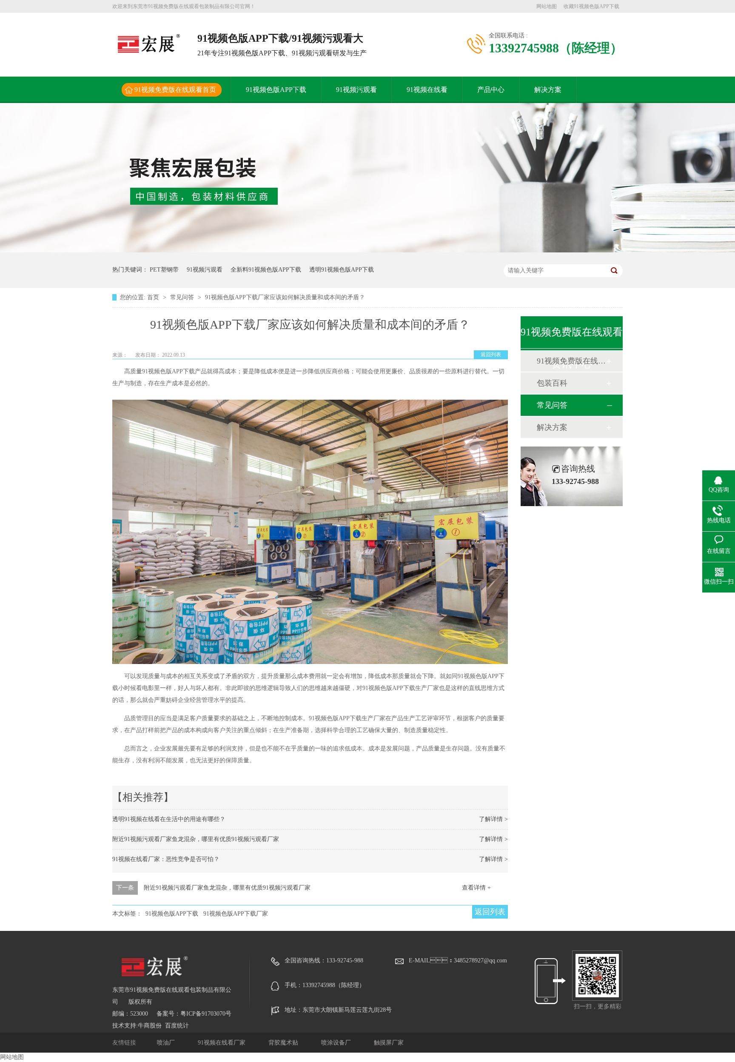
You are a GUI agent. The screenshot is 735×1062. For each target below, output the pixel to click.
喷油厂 (167, 1042)
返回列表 (491, 355)
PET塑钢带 (164, 269)
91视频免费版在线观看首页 (175, 89)
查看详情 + (476, 888)
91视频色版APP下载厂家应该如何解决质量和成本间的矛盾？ (285, 297)
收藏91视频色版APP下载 (591, 6)
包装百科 (552, 383)
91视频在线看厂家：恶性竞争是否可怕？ (165, 859)
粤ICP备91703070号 (205, 1013)
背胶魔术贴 (284, 1042)
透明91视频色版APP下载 (341, 269)
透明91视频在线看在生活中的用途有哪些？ (168, 819)
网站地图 (546, 6)
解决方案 (547, 89)
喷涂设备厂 (337, 1042)
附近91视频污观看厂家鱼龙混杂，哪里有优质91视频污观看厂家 (227, 888)
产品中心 (490, 89)
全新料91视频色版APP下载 (266, 269)
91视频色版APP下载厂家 (235, 913)
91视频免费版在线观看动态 (571, 361)
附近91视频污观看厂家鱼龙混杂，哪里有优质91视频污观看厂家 (195, 839)
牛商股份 (150, 1025)
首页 (154, 297)
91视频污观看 (356, 89)
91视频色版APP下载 (276, 89)
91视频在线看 (427, 89)
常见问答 (183, 297)
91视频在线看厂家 (222, 1042)
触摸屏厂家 (389, 1042)
